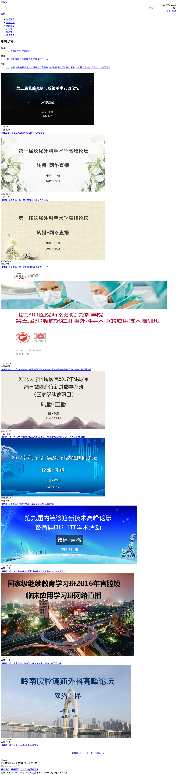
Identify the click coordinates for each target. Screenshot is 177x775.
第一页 (79, 753)
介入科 (79, 67)
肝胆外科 (28, 67)
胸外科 (45, 67)
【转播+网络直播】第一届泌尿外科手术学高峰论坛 (24, 200)
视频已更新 (16, 51)
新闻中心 (10, 26)
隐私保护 (24, 769)
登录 (174, 11)
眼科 (73, 67)
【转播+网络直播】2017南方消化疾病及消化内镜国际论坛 (27, 504)
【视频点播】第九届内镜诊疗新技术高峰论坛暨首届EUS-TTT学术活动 (33, 571)
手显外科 (95, 67)
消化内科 (15, 59)
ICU (41, 59)
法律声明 (34, 769)
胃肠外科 (37, 67)
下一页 (94, 753)
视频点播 (10, 22)
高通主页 (10, 35)
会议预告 (10, 19)
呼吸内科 (24, 59)
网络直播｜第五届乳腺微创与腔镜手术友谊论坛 (23, 133)
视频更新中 (27, 51)
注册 (168, 11)
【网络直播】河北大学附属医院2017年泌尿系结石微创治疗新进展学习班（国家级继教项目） (43, 437)
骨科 (60, 67)
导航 (3, 14)
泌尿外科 (20, 67)
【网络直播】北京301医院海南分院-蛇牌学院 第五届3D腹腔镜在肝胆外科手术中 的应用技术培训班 (46, 369)
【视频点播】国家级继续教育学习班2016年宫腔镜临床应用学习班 (31, 663)
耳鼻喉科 (66, 67)
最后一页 (101, 753)
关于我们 (10, 29)
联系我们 (10, 32)
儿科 (46, 59)
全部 (8, 51)
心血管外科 (105, 67)
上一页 (85, 753)
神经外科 (53, 67)
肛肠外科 (86, 67)
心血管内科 (34, 59)
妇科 (13, 67)
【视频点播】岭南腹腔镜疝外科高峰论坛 (19, 745)
